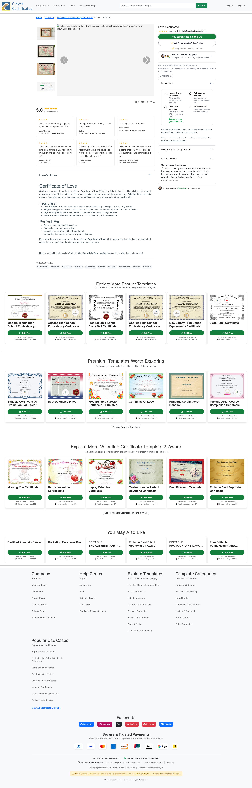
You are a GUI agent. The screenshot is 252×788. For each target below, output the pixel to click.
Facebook (88, 724)
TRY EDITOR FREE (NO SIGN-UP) (187, 36)
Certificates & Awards (186, 578)
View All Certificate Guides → (47, 708)
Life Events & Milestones (188, 604)
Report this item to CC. (144, 101)
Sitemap (170, 762)
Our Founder (37, 591)
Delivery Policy (39, 611)
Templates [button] (41, 5)
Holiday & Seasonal (185, 611)
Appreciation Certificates (44, 651)
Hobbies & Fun (183, 617)
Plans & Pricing (135, 624)
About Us (36, 578)
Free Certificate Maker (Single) (142, 578)
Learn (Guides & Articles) (140, 630)
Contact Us (85, 585)
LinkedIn (167, 724)
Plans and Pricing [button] (87, 5)
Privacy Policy (38, 598)
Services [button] (58, 5)
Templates (49, 17)
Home (39, 17)
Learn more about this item (173, 140)
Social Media (182, 598)
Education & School (185, 585)
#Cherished (67, 266)
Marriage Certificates (42, 687)
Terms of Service (40, 604)
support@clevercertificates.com (124, 762)
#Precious (147, 266)
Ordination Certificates (42, 700)
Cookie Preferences (153, 762)
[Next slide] (146, 60)
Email (174, 188)
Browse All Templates (138, 617)
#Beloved (55, 266)
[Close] (245, 778)
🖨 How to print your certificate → (176, 120)
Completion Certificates (43, 667)
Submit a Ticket (87, 598)
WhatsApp (184, 188)
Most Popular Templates (140, 604)
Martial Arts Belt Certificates (45, 693)
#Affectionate (42, 266)
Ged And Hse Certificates (44, 680)
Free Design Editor (137, 591)
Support (84, 578)
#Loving (136, 266)
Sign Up (241, 5)
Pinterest (150, 724)
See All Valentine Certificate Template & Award (126, 512)
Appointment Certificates (44, 645)
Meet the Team (39, 585)
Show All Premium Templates (126, 427)
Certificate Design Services (93, 611)
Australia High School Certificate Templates (47, 659)
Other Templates (184, 624)
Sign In (230, 5)
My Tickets (85, 604)
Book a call (195, 188)
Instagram (106, 724)
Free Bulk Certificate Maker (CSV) (144, 585)
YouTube (133, 724)
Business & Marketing (186, 591)
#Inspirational (124, 266)
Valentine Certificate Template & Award (75, 17)
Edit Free (26, 332)
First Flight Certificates (42, 674)
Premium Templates (137, 611)
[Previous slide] (64, 60)
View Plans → (165, 75)
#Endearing (90, 266)
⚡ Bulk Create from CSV (187, 43)
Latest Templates (136, 598)
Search (201, 5)
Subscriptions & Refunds (43, 617)
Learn (72, 5)
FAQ (82, 591)
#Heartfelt (112, 266)
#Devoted (79, 266)
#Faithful (101, 266)
